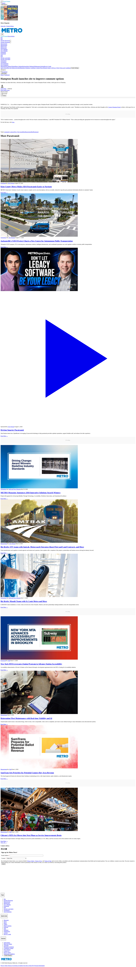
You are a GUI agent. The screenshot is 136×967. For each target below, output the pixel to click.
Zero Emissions (4, 63)
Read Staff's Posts (5, 90)
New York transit (18, 132)
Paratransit (3, 52)
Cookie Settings (74, 68)
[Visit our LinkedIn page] (3, 849)
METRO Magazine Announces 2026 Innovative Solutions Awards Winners (30, 493)
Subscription (4, 68)
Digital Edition (10, 26)
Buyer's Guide (47, 66)
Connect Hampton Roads (114, 107)
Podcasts (24, 66)
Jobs (28, 66)
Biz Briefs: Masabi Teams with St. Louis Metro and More (24, 601)
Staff (9, 660)
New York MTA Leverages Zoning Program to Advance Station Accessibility (31, 664)
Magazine (3, 66)
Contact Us (49, 68)
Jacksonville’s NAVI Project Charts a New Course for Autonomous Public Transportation (37, 241)
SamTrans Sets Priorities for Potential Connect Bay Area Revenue (27, 773)
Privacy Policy (56, 68)
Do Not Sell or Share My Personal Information (33, 965)
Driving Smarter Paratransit (12, 430)
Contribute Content (35, 68)
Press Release (43, 68)
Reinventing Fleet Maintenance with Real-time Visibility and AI (26, 718)
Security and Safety (5, 58)
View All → (4, 842)
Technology (4, 60)
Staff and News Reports (14, 489)
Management (4, 43)
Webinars (31, 66)
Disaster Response (5, 40)
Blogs (9, 66)
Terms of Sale (18, 965)
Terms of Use (11, 965)
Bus (2, 37)
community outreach (9, 132)
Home (2, 75)
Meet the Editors (11, 68)
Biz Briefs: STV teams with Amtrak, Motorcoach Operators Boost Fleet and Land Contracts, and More (42, 547)
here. (13, 122)
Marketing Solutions (25, 68)
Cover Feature (6, 1)
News (11, 1)
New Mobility (4, 49)
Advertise (17, 68)
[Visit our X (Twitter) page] (4, 849)
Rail (2, 55)
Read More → (4, 192)
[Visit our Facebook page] (1, 849)
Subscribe (3, 26)
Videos (13, 66)
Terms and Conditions (65, 68)
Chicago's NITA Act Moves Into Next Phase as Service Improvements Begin (31, 835)
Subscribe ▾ (4, 4)
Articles (15, 1)
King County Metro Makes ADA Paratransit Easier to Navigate (26, 187)
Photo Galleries (18, 66)
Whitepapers (37, 66)
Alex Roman (11, 183)
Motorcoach (4, 46)
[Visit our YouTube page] (6, 849)
